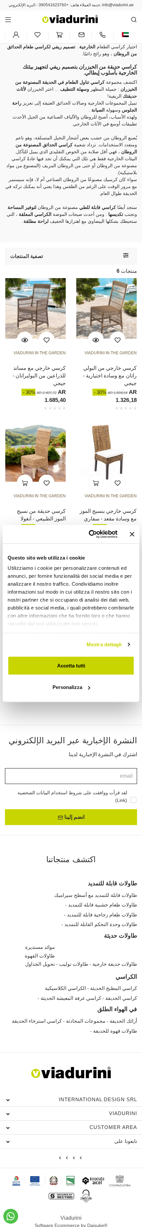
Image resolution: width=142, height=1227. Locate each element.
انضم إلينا (74, 817)
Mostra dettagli (104, 644)
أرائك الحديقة (123, 1021)
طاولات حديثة (120, 935)
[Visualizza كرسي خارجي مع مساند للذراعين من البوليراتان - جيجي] (25, 339)
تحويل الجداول (40, 964)
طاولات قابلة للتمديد (112, 883)
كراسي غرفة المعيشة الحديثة (71, 998)
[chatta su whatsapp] (10, 1216)
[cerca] (134, 19)
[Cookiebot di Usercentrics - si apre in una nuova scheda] (89, 534)
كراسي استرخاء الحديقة (37, 1021)
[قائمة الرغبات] (46, 339)
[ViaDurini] (70, 19)
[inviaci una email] (81, 34)
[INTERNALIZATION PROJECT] (44, 1180)
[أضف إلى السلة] (25, 482)
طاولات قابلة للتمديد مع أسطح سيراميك (95, 895)
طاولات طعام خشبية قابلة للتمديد (102, 905)
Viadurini (123, 1113)
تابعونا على (125, 1141)
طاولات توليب (73, 964)
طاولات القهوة (40, 955)
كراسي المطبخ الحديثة (113, 988)
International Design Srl (98, 1099)
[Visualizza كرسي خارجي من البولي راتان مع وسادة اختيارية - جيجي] (96, 339)
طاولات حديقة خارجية (114, 964)
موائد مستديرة (40, 947)
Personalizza (67, 687)
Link (121, 800)
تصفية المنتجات (26, 256)
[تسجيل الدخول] (16, 34)
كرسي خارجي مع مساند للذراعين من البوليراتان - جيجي (39, 375)
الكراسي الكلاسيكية (65, 988)
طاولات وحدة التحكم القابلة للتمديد (100, 924)
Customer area (113, 1127)
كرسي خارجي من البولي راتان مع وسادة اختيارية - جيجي (110, 375)
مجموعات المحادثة (85, 1021)
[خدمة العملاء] (102, 34)
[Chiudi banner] (132, 534)
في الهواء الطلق (117, 1009)
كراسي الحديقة (121, 998)
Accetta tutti (71, 665)
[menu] (8, 19)
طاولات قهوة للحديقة (115, 1031)
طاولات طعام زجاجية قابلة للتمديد (102, 914)
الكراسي (126, 976)
